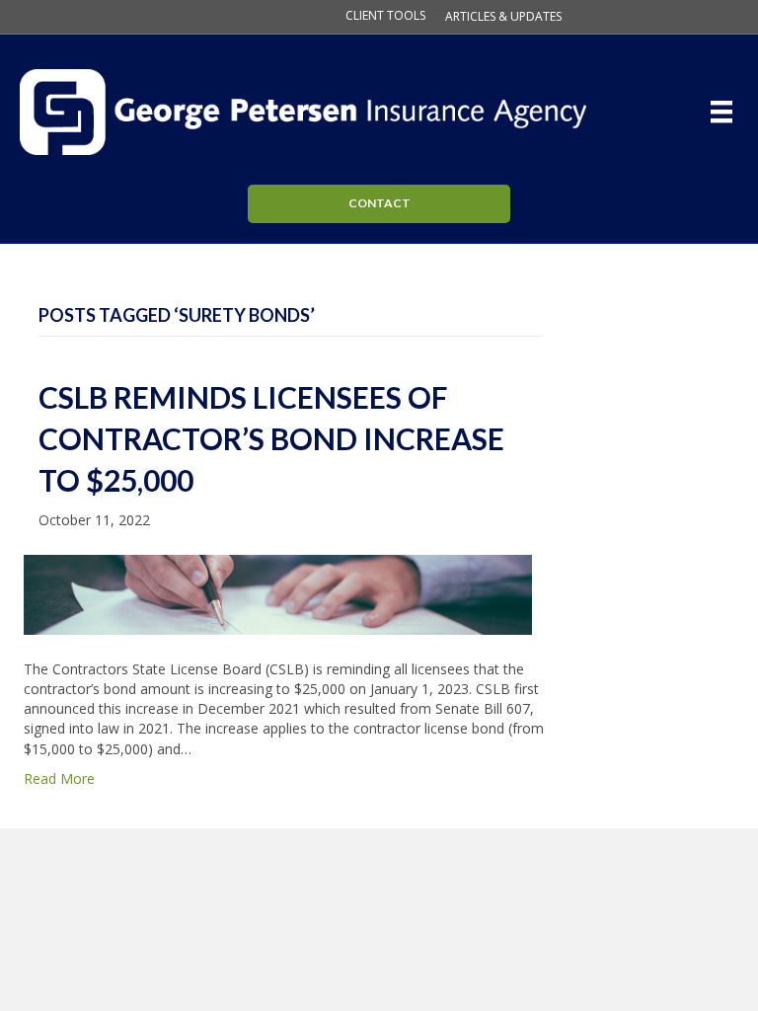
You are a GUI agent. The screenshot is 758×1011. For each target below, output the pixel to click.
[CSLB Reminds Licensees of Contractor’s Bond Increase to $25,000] (278, 592)
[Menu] (725, 111)
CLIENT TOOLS (385, 16)
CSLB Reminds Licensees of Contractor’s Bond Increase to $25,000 (271, 438)
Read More (59, 778)
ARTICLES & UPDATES (503, 17)
